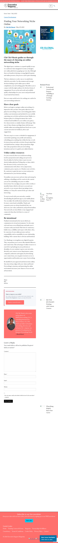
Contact (46, 531)
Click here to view (46, 539)
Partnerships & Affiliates (39, 528)
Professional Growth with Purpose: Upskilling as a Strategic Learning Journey (50, 94)
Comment (6, 351)
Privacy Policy (38, 531)
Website (5, 387)
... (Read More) (20, 334)
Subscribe (29, 520)
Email (5, 380)
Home (4, 528)
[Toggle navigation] (50, 6)
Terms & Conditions (17, 531)
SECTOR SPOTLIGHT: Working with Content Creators (50, 304)
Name (5, 374)
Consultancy (6, 531)
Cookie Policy (29, 531)
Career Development (10, 17)
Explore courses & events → (15, 302)
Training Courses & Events (15, 528)
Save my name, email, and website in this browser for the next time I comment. (19, 396)
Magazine (28, 528)
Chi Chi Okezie (10, 27)
